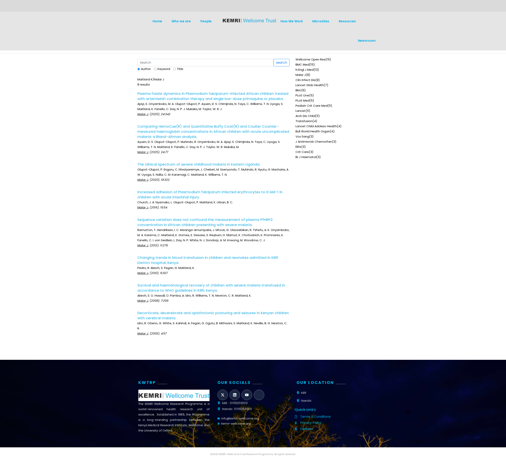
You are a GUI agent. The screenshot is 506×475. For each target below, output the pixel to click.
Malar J (300, 75)
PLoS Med (302, 100)
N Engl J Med (304, 70)
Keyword (164, 69)
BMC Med (302, 64)
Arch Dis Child (305, 116)
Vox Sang (302, 136)
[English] (139, 7)
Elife (298, 147)
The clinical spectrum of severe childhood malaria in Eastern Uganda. (198, 164)
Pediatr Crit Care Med (311, 106)
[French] (149, 7)
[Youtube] (247, 395)
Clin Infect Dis (305, 80)
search (281, 62)
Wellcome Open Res (310, 59)
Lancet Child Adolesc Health (316, 126)
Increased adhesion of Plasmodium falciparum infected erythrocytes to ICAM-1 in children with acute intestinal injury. (209, 195)
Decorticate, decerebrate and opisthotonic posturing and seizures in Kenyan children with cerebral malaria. (213, 315)
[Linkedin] (234, 395)
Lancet (300, 111)
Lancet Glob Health (309, 85)
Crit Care (302, 152)
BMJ (298, 90)
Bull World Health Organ (312, 131)
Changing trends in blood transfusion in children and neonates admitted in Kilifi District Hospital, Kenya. (207, 260)
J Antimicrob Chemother (313, 141)
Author (146, 69)
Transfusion (303, 121)
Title (180, 69)
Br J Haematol (305, 157)
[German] (144, 7)
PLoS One (302, 95)
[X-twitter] (222, 395)
